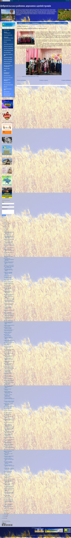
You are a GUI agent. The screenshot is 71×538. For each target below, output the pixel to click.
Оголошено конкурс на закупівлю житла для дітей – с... (9, 447)
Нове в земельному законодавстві (7, 286)
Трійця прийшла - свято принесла (8, 454)
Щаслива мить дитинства (8, 499)
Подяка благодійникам (8, 471)
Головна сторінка (43, 80)
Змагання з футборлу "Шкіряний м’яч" (8, 333)
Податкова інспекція (8, 61)
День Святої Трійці (7, 497)
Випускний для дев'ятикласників (7, 335)
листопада (6, 223)
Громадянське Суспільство (6, 73)
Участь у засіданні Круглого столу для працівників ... (9, 486)
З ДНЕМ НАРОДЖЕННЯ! (8, 378)
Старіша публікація (66, 80)
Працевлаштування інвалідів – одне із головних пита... (9, 401)
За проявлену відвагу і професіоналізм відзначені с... (9, 398)
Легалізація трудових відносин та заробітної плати (8, 337)
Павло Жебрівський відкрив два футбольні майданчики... (9, 383)
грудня (5, 222)
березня (5, 513)
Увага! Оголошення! (7, 234)
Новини (59, 23)
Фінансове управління (8, 46)
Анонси (65, 23)
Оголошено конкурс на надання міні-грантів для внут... (9, 459)
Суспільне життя (7, 75)
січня (5, 516)
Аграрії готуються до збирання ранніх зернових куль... (9, 250)
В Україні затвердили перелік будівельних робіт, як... (9, 340)
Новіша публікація (21, 80)
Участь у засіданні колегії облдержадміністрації (8, 242)
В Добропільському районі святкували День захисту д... (9, 493)
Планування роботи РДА (8, 89)
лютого (5, 514)
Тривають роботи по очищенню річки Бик (8, 425)
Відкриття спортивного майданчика (8, 452)
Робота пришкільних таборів (9, 449)
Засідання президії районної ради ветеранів (9, 325)
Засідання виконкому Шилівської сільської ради (9, 313)
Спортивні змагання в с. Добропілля (8, 477)
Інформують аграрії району (9, 265)
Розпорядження (35, 23)
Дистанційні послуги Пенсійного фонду (7, 277)
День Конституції (7, 254)
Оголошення (52, 23)
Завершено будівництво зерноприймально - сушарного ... (8, 435)
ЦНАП (5, 70)
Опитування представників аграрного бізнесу (9, 456)
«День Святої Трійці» (7, 472)
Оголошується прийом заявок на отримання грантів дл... (8, 462)
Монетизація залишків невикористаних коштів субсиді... (8, 270)
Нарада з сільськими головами (7, 389)
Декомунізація (6, 91)
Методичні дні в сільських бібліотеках (8, 280)
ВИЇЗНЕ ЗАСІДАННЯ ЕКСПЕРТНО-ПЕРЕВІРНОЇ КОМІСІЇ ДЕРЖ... (9, 237)
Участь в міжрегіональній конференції (8, 354)
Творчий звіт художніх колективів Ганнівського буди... (8, 420)
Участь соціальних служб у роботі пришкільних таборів (8, 386)
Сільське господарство (8, 48)
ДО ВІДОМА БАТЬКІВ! (8, 412)
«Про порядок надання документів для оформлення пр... (8, 370)
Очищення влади (7, 82)
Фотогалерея (44, 23)
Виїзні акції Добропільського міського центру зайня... (9, 380)
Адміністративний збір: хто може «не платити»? (8, 330)
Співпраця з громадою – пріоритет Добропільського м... (9, 301)
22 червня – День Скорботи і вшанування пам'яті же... (9, 315)
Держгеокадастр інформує (7, 80)
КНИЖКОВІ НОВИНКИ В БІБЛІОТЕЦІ (8, 373)
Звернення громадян (8, 57)
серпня (5, 228)
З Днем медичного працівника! (7, 344)
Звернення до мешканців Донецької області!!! (8, 445)
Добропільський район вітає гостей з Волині (9, 240)
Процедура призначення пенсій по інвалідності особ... (8, 304)
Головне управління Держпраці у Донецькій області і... (8, 359)
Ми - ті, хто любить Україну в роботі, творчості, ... (9, 440)
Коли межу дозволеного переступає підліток (8, 356)
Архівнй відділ (7, 68)
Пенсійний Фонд (7, 63)
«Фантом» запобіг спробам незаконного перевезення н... (9, 469)
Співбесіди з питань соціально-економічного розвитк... (8, 376)
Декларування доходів (8, 84)
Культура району (7, 52)
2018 (4, 219)
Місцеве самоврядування (7, 32)
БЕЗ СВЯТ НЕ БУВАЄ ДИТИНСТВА (8, 408)
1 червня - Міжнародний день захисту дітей (8, 504)
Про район (27, 23)
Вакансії (5, 86)
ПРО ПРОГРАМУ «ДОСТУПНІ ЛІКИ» (7, 496)
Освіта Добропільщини (8, 50)
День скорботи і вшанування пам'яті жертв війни (9, 295)
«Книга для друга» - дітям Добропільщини (8, 484)
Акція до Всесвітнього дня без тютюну (8, 507)
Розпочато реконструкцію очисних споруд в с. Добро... (8, 323)
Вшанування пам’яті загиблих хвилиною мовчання (8, 288)
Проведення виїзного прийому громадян (8, 328)
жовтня (5, 225)
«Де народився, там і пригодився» (7, 415)
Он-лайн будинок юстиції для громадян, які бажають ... (8, 318)
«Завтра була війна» (7, 275)
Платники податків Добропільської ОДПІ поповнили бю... (8, 392)
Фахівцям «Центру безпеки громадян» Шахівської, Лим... (9, 262)
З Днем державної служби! (8, 281)
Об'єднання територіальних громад (8, 37)
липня (5, 229)
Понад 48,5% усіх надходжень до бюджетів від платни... (9, 259)
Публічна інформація (8, 59)
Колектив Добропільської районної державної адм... (9, 368)
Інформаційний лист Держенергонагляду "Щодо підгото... (8, 292)
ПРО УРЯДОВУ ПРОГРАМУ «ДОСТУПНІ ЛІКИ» (9, 233)
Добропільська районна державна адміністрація (25, 5)
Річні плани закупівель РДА (8, 55)
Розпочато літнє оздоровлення (7, 475)
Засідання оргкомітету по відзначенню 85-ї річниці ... (9, 283)
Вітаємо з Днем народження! (9, 247)
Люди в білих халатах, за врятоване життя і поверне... (8, 347)
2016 (4, 518)
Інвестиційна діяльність (8, 44)
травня (5, 510)
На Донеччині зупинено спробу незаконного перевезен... (8, 481)
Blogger (53, 535)
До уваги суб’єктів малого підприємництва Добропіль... (8, 404)
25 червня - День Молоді (8, 320)
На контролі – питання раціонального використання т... (8, 395)
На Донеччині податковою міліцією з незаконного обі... (8, 501)
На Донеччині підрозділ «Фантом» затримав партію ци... (8, 273)
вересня (5, 226)
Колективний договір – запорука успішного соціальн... (8, 308)
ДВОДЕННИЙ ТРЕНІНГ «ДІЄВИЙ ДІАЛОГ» (8, 364)
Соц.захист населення (8, 77)
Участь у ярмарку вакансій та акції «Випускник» (9, 442)
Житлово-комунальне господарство (8, 66)
